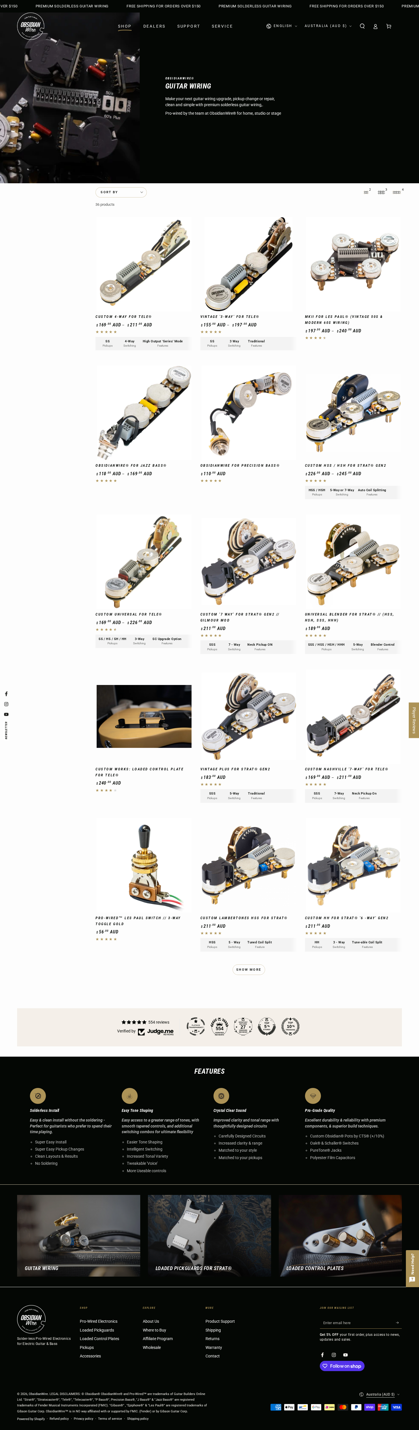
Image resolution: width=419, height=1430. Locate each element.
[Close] (286, 601)
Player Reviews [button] (414, 720)
